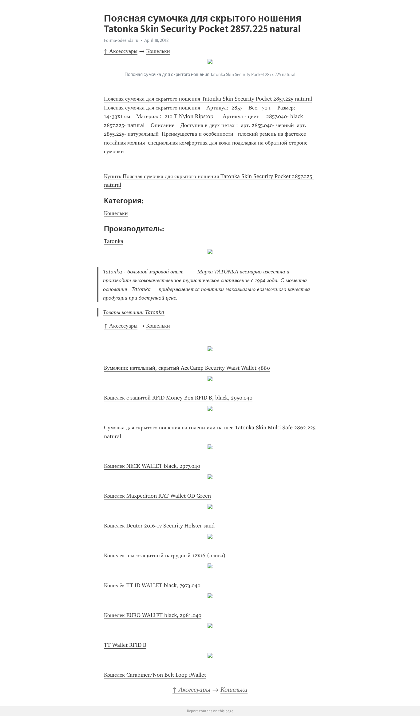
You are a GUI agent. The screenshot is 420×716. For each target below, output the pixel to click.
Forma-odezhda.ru (121, 40)
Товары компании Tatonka (133, 312)
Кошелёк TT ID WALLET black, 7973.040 (152, 585)
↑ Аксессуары (120, 51)
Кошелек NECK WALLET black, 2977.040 (152, 466)
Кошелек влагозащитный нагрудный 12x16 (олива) (165, 555)
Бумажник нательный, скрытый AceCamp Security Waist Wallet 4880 (187, 367)
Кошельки (158, 51)
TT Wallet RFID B (125, 645)
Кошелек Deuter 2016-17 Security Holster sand (159, 525)
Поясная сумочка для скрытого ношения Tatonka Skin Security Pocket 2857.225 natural (208, 98)
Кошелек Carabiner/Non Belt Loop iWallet (155, 674)
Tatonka (113, 241)
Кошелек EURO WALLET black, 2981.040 (152, 615)
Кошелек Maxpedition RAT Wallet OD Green (157, 495)
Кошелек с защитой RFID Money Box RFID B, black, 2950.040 (178, 397)
